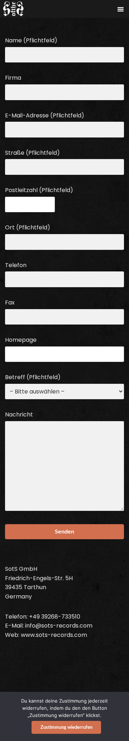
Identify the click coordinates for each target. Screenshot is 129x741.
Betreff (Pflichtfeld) (33, 377)
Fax (10, 302)
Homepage (21, 340)
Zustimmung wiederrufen (66, 727)
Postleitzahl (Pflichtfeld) (39, 190)
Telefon (16, 265)
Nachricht (19, 414)
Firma (13, 78)
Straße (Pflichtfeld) (32, 153)
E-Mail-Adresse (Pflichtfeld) (44, 115)
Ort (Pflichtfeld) (27, 227)
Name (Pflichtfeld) (31, 40)
